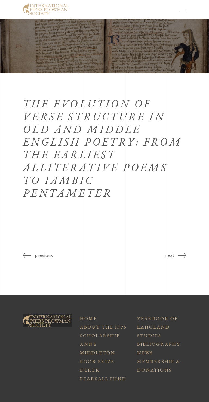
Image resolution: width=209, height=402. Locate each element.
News (145, 353)
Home (88, 318)
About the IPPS (103, 327)
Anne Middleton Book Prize (97, 352)
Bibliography (158, 344)
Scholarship (100, 336)
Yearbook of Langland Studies (157, 327)
